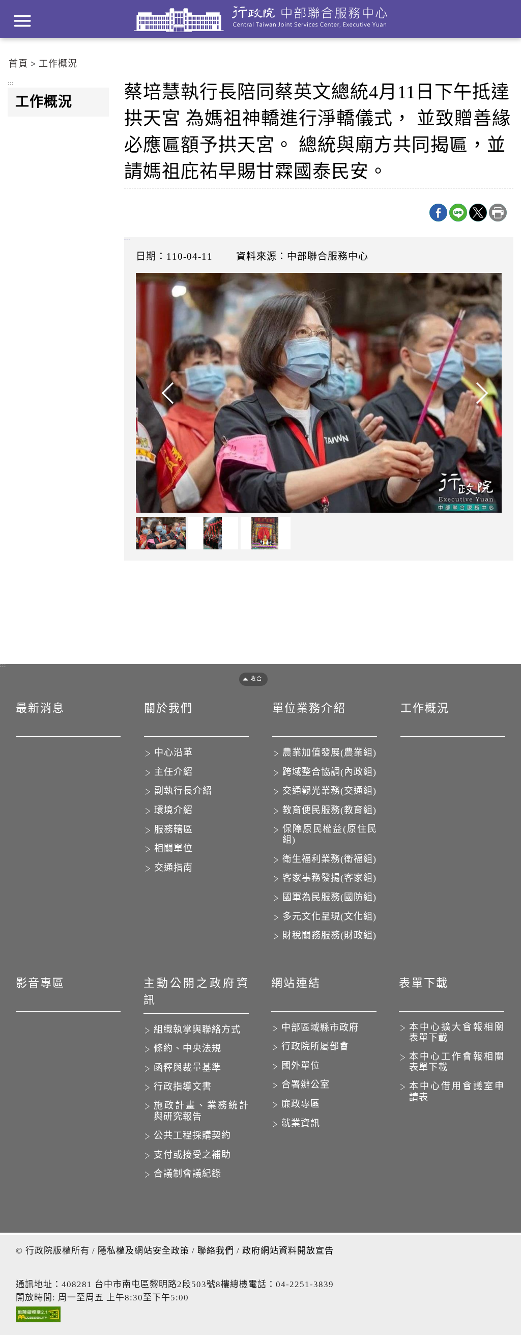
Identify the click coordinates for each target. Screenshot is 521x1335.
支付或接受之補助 (192, 1155)
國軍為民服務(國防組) (329, 897)
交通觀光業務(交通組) (329, 791)
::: (11, 83)
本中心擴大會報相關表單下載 (456, 1032)
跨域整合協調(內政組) (329, 772)
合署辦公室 (305, 1084)
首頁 (18, 64)
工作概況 (58, 64)
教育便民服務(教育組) (329, 810)
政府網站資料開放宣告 (288, 1251)
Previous (166, 393)
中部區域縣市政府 (320, 1027)
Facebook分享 (438, 212)
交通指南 (173, 868)
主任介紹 (173, 772)
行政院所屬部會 (315, 1046)
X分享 (478, 212)
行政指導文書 (183, 1086)
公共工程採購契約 (192, 1135)
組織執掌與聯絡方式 (197, 1029)
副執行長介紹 (183, 791)
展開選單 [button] (22, 21)
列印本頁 (498, 212)
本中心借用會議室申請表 (456, 1091)
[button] (250, 679)
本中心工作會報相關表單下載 (456, 1062)
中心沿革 (173, 752)
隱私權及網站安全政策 (143, 1251)
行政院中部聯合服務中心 (260, 19)
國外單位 (300, 1066)
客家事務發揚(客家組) (329, 878)
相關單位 (173, 848)
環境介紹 (173, 810)
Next (471, 393)
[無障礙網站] (38, 1316)
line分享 (458, 212)
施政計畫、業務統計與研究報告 (201, 1111)
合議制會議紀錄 (187, 1174)
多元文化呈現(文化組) (329, 916)
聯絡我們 (215, 1251)
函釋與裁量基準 (187, 1068)
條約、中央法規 (187, 1048)
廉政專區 (300, 1104)
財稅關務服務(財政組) (329, 935)
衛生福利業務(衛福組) (329, 859)
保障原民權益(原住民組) (330, 834)
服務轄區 (173, 829)
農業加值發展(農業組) (329, 752)
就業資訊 (300, 1123)
